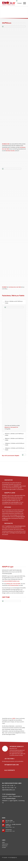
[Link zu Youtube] (18, 859)
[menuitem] (4, 3)
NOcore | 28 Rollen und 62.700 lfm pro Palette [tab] (14, 302)
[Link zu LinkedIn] (20, 859)
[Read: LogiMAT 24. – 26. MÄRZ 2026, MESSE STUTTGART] (3, 825)
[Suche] (4, 3)
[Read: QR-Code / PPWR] (3, 821)
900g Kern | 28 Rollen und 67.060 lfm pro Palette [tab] (14, 439)
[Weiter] (22, 161)
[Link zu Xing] (22, 859)
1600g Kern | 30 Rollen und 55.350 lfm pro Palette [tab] (14, 448)
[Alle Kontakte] (3, 770)
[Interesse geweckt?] (5, 749)
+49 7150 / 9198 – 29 (10, 787)
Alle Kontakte (9, 770)
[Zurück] (5, 161)
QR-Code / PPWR (9, 820)
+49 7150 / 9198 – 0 (9, 785)
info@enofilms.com (11, 764)
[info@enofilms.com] (3, 764)
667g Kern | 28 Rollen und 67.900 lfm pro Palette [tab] (14, 434)
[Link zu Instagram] (25, 859)
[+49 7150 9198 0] (3, 758)
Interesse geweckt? (17, 746)
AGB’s (3, 842)
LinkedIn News (9, 829)
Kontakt (4, 847)
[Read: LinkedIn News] (3, 830)
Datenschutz (5, 844)
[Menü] (24, 3)
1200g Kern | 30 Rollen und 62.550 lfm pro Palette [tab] (14, 444)
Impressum (4, 845)
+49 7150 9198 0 (9, 758)
